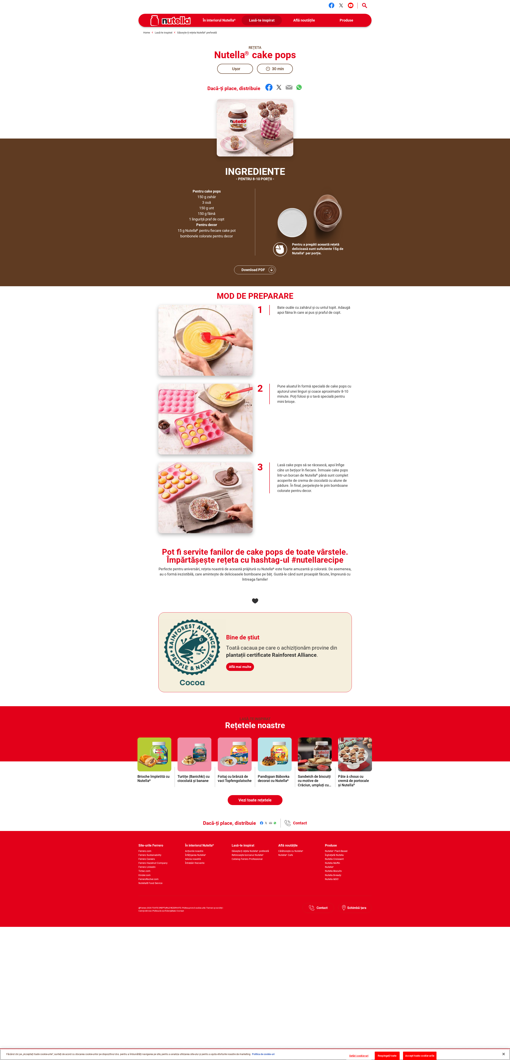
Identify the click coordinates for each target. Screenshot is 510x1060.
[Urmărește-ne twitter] (341, 5)
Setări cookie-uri (358, 1055)
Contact (300, 823)
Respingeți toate (387, 1055)
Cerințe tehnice (144, 911)
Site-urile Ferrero (150, 845)
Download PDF (253, 270)
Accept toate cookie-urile (419, 1055)
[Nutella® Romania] (170, 20)
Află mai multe (240, 667)
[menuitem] (219, 20)
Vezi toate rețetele (255, 800)
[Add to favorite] (255, 601)
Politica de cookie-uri (263, 1054)
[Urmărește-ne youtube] (350, 5)
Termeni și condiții (214, 908)
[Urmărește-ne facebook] (331, 5)
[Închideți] (503, 1054)
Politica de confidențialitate (164, 911)
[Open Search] (365, 6)
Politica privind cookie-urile (193, 908)
